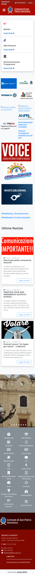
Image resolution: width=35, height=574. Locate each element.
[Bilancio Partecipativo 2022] (17, 171)
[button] (9, 425)
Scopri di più (8, 33)
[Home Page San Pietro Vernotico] (3, 521)
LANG (30, 3)
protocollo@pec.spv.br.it (12, 553)
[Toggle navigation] (4, 10)
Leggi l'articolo (24, 280)
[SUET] (26, 95)
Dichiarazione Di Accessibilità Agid (18, 562)
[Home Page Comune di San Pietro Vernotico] (10, 10)
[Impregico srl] (26, 108)
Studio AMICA (22, 572)
